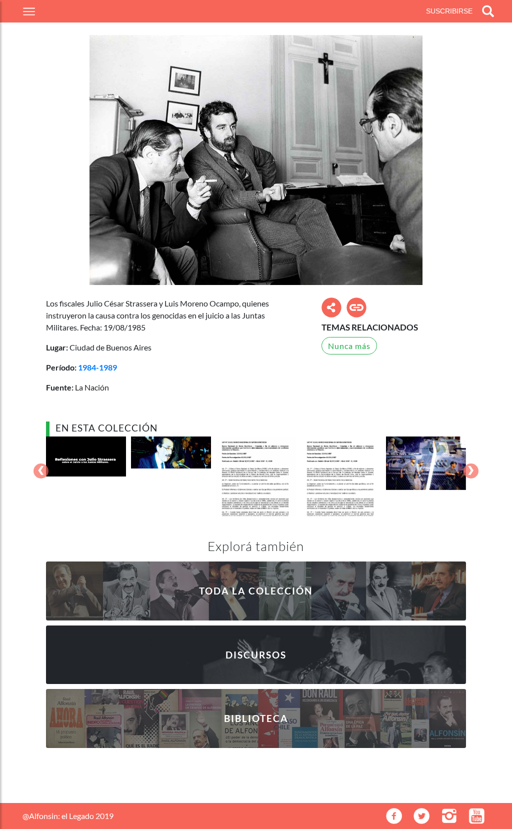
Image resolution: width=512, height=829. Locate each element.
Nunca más (349, 345)
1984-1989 (97, 367)
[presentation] (41, 472)
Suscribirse (449, 11)
